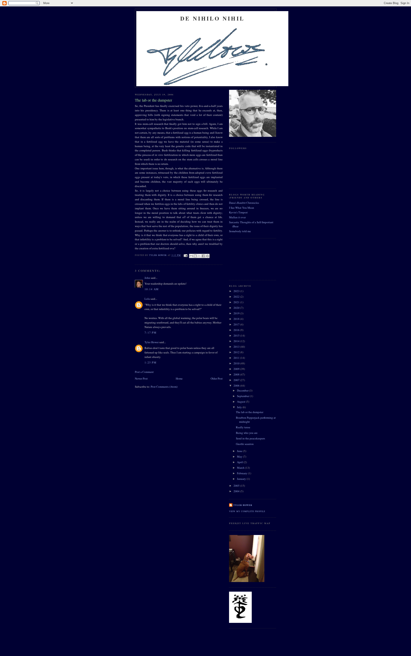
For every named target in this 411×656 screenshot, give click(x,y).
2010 (237, 363)
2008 (237, 374)
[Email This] (191, 256)
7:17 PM (150, 332)
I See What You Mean (241, 208)
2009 (237, 369)
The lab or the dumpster (249, 412)
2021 (237, 302)
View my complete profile (247, 511)
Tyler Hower (151, 342)
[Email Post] (185, 255)
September (243, 396)
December (243, 390)
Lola (147, 299)
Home (179, 378)
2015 (237, 335)
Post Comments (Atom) (164, 387)
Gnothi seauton (245, 444)
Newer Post (141, 378)
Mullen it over (237, 217)
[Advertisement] (248, 259)
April (240, 462)
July (240, 407)
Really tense (243, 427)
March (241, 468)
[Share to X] (199, 256)
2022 (237, 296)
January (242, 479)
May (240, 456)
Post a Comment (144, 372)
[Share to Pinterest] (207, 256)
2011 (237, 358)
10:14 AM (151, 289)
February (242, 473)
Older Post (217, 378)
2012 (237, 352)
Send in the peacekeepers (250, 438)
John (147, 278)
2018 (237, 319)
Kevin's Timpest (238, 212)
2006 (237, 385)
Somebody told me (240, 231)
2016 (237, 330)
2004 (237, 491)
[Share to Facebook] (203, 256)
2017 (237, 324)
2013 (237, 347)
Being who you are (247, 433)
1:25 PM (150, 362)
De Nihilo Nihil (212, 18)
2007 (237, 380)
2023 (237, 291)
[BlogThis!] (195, 256)
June (240, 451)
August (241, 401)
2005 (237, 486)
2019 (237, 313)
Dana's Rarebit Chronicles (244, 203)
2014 (237, 341)
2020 (237, 308)
